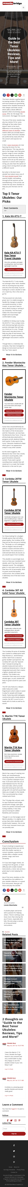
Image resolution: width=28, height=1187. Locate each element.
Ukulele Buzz (11, 1043)
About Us (16, 1167)
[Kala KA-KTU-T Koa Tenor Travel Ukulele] (14, 236)
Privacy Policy (20, 1170)
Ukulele (13, 29)
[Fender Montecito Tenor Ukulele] (14, 381)
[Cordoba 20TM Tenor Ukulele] (14, 498)
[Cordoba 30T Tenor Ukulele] (14, 609)
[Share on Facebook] (4, 95)
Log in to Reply (9, 1069)
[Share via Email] (16, 95)
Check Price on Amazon (14, 269)
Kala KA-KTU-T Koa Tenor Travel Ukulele (12, 255)
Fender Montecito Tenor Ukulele (13, 397)
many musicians (12, 145)
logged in (14, 1109)
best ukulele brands (11, 176)
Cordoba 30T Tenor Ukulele (12, 623)
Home (8, 29)
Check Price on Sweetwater (14, 411)
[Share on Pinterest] (8, 95)
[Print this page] (19, 95)
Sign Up (14, 1133)
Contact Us (14, 1172)
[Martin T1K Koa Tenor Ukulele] (14, 735)
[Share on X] (12, 95)
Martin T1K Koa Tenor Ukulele (13, 749)
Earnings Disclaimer (9, 1170)
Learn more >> (14, 76)
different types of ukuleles (11, 130)
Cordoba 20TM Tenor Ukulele (12, 511)
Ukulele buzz (11, 1078)
